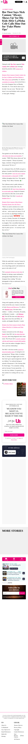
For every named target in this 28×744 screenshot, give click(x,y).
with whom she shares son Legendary (12, 156)
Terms (20, 438)
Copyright (16, 729)
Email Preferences (6, 732)
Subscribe (18, 2)
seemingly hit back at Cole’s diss (13, 272)
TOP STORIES (13, 36)
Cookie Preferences (19, 732)
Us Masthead (4, 727)
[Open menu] (2, 1)
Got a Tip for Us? (5, 729)
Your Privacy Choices (16, 735)
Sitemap (3, 736)
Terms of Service (18, 725)
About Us (3, 725)
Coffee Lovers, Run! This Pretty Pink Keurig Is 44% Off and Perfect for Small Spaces (18, 292)
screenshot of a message (8, 82)
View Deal (18, 297)
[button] (24, 2)
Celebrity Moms (7, 9)
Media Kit (4, 734)
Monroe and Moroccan (13, 307)
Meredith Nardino (7, 33)
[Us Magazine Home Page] (5, 2)
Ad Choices (17, 739)
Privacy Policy (14, 439)
